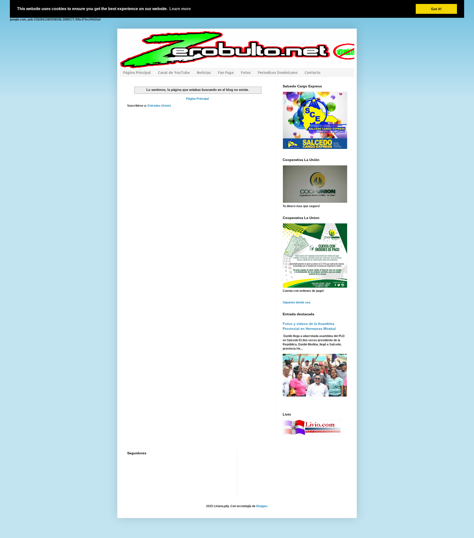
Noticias (204, 72)
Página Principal (137, 72)
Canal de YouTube (174, 72)
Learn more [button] (180, 9)
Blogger (261, 506)
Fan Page (226, 72)
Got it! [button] (436, 9)
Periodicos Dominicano (277, 72)
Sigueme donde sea (296, 302)
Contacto (312, 72)
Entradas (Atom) (159, 105)
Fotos (246, 72)
